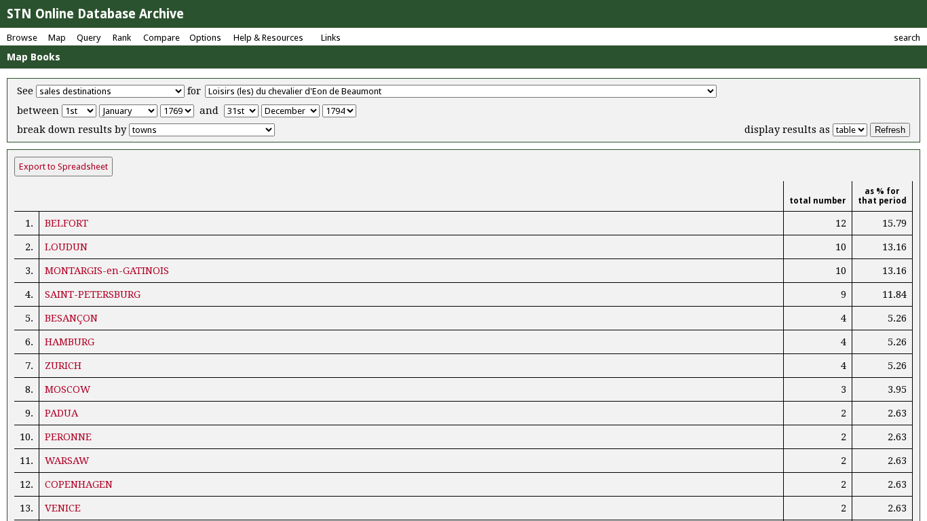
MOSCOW (67, 389)
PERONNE (68, 437)
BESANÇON (71, 318)
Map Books (33, 57)
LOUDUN (66, 247)
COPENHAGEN (79, 484)
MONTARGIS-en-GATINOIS (107, 271)
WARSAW (67, 461)
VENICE (63, 508)
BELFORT (66, 223)
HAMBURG (69, 342)
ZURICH (63, 366)
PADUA (61, 413)
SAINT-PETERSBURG (92, 294)
